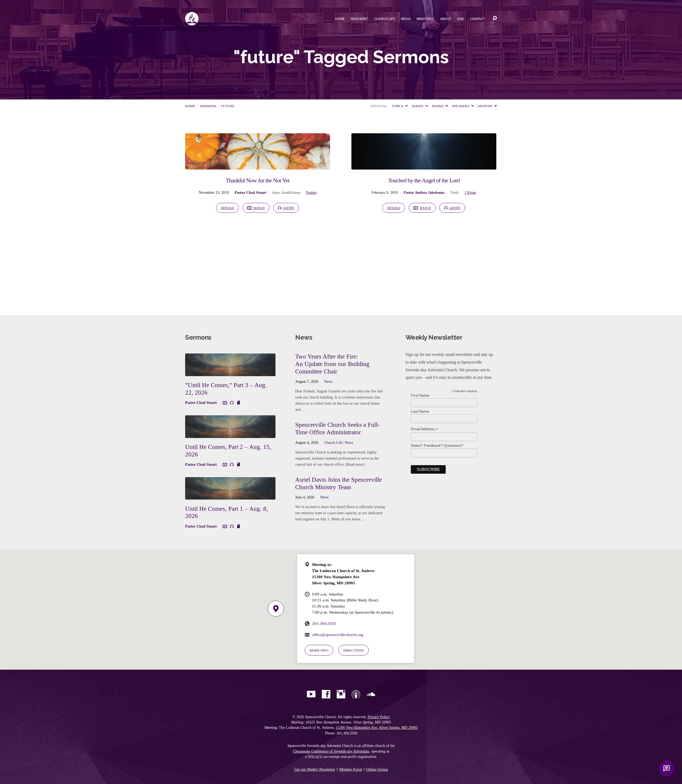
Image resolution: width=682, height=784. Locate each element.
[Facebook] (326, 694)
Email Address (424, 429)
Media (406, 19)
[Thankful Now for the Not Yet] (257, 165)
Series (418, 106)
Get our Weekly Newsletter (314, 769)
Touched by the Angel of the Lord (424, 180)
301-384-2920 (324, 623)
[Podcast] (356, 694)
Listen (288, 208)
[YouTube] (311, 694)
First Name (420, 395)
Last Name (420, 411)
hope (275, 192)
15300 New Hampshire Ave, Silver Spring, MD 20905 (377, 728)
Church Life (384, 19)
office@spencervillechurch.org (337, 634)
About (445, 19)
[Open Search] (495, 18)
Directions (353, 650)
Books (438, 106)
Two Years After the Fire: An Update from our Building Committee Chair (332, 364)
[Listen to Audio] (232, 403)
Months (485, 106)
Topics (398, 106)
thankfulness (291, 192)
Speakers (461, 106)
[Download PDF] (238, 403)
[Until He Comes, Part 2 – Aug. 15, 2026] (230, 434)
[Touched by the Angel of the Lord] (423, 165)
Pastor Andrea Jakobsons (424, 192)
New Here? (359, 19)
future (227, 106)
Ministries (425, 19)
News (328, 381)
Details (227, 208)
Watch (259, 208)
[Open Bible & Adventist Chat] (667, 769)
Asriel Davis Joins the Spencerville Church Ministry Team (338, 483)
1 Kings (470, 192)
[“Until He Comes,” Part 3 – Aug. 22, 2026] (230, 372)
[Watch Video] (225, 403)
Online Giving (377, 769)
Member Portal (350, 769)
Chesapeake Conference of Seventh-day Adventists (331, 751)
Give (460, 19)
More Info (319, 650)
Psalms (311, 192)
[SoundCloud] (371, 694)
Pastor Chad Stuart (250, 192)
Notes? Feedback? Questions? (437, 445)
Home (340, 19)
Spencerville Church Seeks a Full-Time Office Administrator (337, 428)
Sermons (208, 106)
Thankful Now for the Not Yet (257, 180)
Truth (454, 192)
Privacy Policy (379, 717)
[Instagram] (341, 694)
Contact (477, 19)
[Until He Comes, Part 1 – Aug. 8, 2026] (230, 495)
